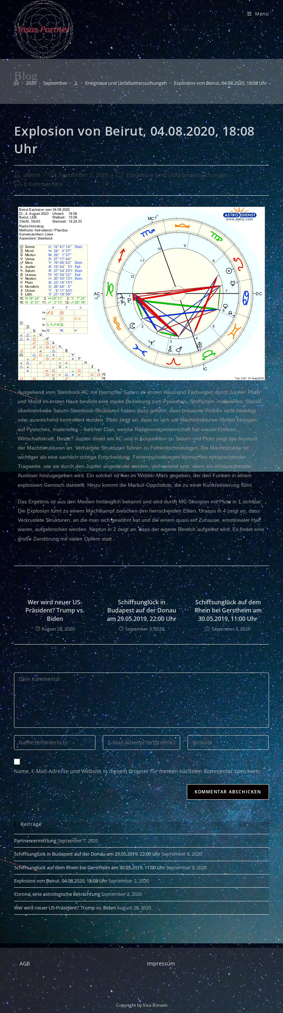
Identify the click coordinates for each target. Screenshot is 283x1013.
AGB (25, 963)
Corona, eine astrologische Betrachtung (57, 894)
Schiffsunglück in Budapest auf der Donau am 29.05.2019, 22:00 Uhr (142, 610)
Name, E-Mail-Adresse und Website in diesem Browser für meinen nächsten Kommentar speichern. (137, 771)
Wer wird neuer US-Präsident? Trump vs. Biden (54, 610)
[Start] (16, 83)
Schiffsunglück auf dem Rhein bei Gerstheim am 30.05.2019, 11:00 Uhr (228, 610)
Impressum (161, 963)
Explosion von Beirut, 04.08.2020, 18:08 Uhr (220, 83)
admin (32, 174)
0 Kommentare (43, 184)
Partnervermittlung (35, 840)
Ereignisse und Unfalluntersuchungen (177, 174)
